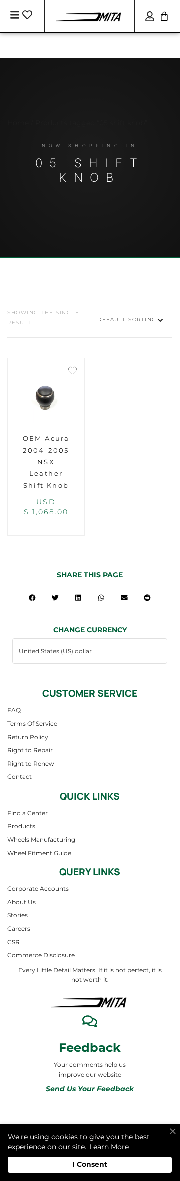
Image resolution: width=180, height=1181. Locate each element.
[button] (33, 597)
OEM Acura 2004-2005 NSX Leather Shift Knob (46, 461)
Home (18, 122)
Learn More (109, 1146)
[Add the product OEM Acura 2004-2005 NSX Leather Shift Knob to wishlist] (72, 371)
